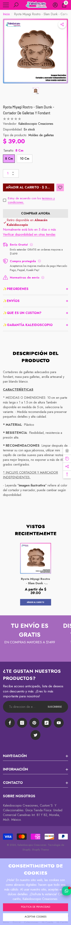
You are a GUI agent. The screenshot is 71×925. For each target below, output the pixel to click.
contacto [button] (13, 782)
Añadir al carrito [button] (35, 602)
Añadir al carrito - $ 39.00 (30, 187)
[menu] (6, 5)
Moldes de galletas (41, 135)
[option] (35, 51)
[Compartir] (62, 24)
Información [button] (15, 769)
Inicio (6, 14)
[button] (16, 5)
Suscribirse (55, 707)
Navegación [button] (15, 755)
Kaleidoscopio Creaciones (35, 123)
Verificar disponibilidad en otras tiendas (29, 234)
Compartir (62, 24)
